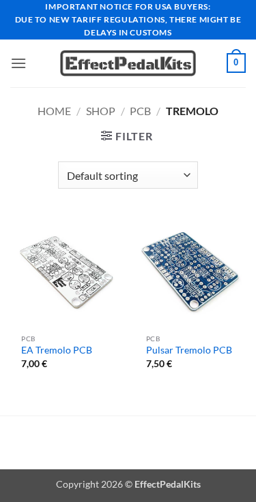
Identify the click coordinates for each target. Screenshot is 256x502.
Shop (100, 110)
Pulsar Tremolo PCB (189, 350)
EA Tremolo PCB (56, 350)
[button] (18, 63)
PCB (140, 110)
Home (54, 110)
